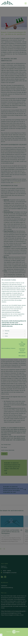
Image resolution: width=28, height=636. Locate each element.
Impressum (13, 348)
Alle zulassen (22, 355)
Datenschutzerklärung (5, 348)
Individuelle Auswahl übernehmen (22, 350)
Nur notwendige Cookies (22, 343)
